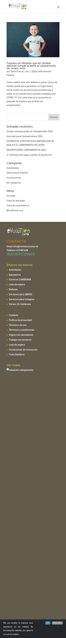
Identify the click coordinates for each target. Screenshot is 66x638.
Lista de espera (17, 284)
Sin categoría (14, 182)
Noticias (13, 289)
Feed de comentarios (18, 205)
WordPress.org (15, 210)
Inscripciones (14, 177)
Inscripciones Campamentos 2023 (25, 136)
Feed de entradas (16, 200)
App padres (15, 274)
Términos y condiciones (21, 330)
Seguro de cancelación (21, 335)
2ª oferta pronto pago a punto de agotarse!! (29, 155)
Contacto (13, 315)
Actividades (13, 168)
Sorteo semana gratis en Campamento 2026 (30, 131)
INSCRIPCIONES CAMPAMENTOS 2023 (26, 150)
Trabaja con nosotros (20, 339)
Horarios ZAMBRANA (20, 279)
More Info (57, 623)
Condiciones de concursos (23, 349)
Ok (47, 623)
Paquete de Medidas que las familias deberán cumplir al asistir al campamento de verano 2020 (31, 66)
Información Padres (17, 172)
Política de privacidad (20, 320)
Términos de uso (18, 325)
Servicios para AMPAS (20, 294)
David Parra (17, 71)
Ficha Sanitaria (17, 354)
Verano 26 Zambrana (20, 304)
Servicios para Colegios (21, 299)
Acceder (11, 196)
